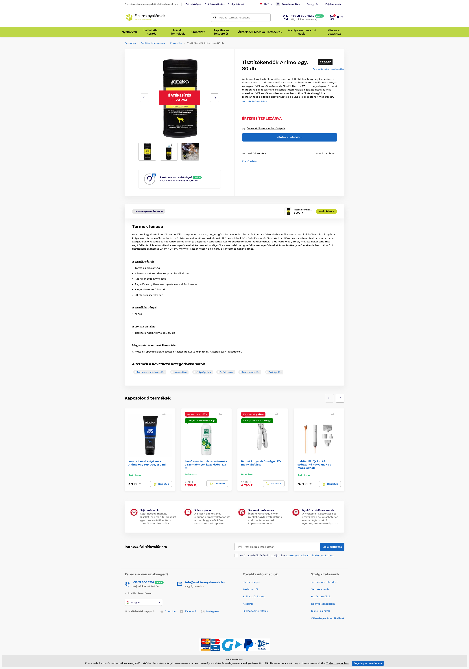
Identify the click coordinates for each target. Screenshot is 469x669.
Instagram (212, 611)
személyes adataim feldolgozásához (309, 555)
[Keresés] (215, 18)
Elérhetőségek (193, 4)
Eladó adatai (249, 161)
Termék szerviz (320, 589)
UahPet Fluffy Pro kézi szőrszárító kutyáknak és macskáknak (314, 465)
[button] (214, 97)
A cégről (248, 603)
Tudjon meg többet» (337, 663)
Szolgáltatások (236, 4)
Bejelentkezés (333, 4)
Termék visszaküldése (324, 582)
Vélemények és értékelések (327, 618)
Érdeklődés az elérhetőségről (266, 128)
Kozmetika (176, 43)
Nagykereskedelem (323, 603)
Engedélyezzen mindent (368, 663)
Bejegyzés (312, 4)
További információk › (255, 101)
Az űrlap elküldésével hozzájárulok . (287, 555)
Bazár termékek (320, 596)
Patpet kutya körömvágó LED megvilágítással (261, 463)
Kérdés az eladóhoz (290, 137)
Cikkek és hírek (320, 610)
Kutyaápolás (203, 372)
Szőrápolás (226, 372)
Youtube (170, 611)
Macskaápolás (250, 372)
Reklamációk (250, 589)
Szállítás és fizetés (214, 4)
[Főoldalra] (146, 17)
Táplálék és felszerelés (153, 43)
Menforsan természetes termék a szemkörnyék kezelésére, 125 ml (206, 465)
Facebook (191, 611)
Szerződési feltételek (255, 610)
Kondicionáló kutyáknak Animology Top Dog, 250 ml (147, 463)
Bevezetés (130, 43)
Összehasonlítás (291, 4)
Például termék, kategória (234, 17)
